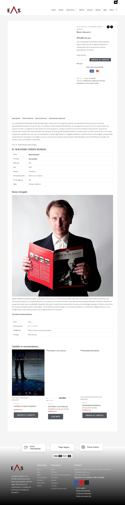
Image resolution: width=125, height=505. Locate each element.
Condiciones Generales (83, 494)
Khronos (84, 27)
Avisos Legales (80, 488)
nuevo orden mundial (92, 83)
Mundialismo (81, 83)
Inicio (78, 27)
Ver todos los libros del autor (22, 314)
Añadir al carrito (100, 60)
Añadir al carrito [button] (26, 415)
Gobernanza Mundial (98, 81)
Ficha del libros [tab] (27, 118)
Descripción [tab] (16, 118)
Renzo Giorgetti (84, 32)
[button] (75, 10)
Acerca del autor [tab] (41, 118)
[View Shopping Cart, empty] (115, 2)
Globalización (87, 81)
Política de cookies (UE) (83, 496)
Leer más (55, 417)
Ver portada (33, 159)
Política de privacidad (83, 491)
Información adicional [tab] (57, 118)
